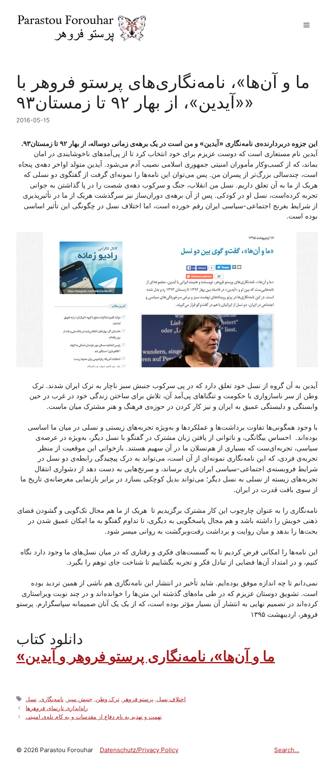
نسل (31, 698)
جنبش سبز (79, 698)
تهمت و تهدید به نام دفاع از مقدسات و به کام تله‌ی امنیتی (94, 716)
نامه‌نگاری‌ (52, 698)
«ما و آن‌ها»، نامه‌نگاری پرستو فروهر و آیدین (145, 655)
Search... (286, 750)
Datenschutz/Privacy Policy (139, 750)
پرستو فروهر (138, 698)
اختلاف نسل (171, 698)
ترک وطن (107, 698)
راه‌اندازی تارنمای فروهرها (57, 707)
